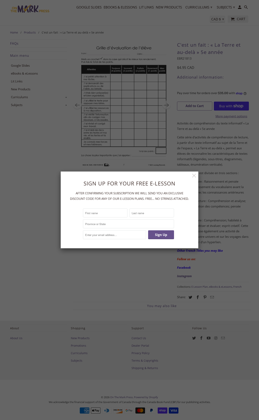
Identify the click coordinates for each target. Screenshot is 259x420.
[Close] (194, 175)
